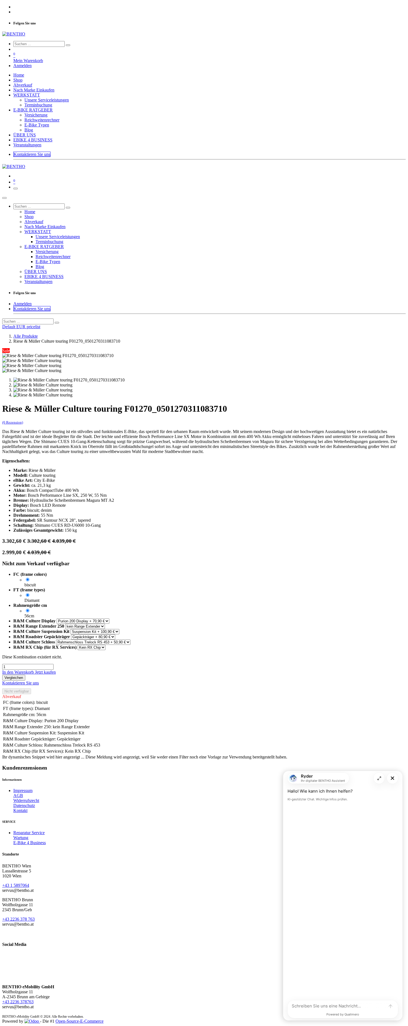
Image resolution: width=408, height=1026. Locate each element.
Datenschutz (24, 805)
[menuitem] (18, 75)
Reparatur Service (29, 832)
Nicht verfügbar (16, 691)
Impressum (22, 790)
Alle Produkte (25, 336)
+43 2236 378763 (18, 1001)
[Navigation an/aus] (15, 188)
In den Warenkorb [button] (18, 672)
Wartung (20, 837)
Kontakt (20, 810)
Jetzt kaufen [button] (45, 672)
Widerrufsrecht (26, 800)
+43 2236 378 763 (18, 919)
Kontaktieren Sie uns (32, 154)
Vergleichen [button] (13, 678)
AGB (18, 795)
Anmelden (22, 65)
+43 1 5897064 (15, 885)
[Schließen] (4, 198)
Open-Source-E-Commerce (80, 1021)
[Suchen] (68, 45)
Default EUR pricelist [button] (21, 326)
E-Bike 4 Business (29, 842)
